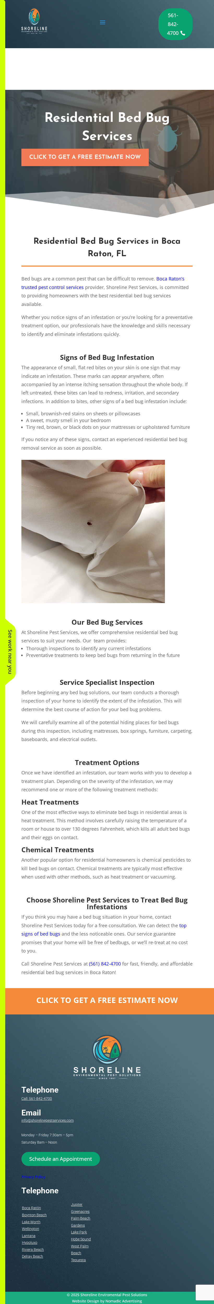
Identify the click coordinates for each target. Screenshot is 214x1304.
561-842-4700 (173, 24)
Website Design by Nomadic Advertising (107, 1301)
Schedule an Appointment (60, 1158)
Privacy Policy (33, 1176)
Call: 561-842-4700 (36, 1098)
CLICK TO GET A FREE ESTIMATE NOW (85, 157)
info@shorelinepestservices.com (47, 1120)
